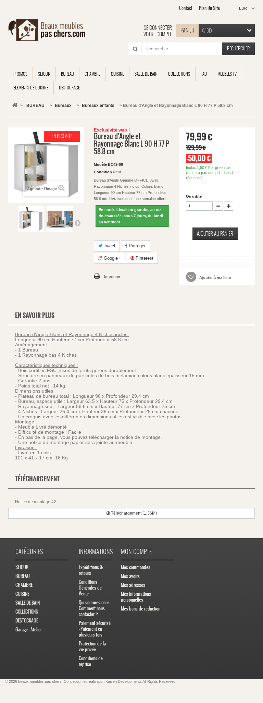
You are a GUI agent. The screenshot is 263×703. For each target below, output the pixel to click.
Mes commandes (135, 567)
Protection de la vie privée (92, 646)
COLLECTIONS (26, 611)
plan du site (209, 8)
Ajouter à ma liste (214, 277)
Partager (136, 245)
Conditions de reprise (91, 661)
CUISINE (22, 594)
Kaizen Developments (123, 681)
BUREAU (22, 576)
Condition (103, 172)
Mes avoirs (130, 576)
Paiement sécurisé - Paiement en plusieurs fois (95, 629)
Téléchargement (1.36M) (133, 513)
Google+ (111, 258)
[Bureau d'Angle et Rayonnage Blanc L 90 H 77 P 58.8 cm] (31, 219)
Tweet (108, 245)
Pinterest (143, 258)
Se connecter (158, 28)
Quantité (194, 196)
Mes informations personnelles (136, 597)
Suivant (77, 222)
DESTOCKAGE (26, 620)
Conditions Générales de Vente (90, 588)
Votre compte (157, 34)
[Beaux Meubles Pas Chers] (46, 30)
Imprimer (112, 276)
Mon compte (136, 551)
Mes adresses (133, 585)
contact (185, 8)
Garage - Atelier (28, 629)
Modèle (100, 164)
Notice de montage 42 (35, 502)
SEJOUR (21, 567)
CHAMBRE (24, 585)
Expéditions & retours (91, 570)
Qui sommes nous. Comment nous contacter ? (94, 608)
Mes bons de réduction (140, 608)
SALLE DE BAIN (27, 603)
